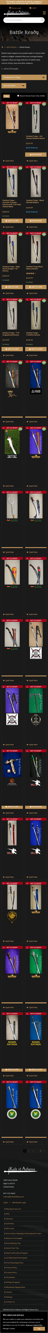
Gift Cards (10, 1228)
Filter (6, 96)
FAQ (7, 1214)
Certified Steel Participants (16, 1258)
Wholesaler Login (19, 1202)
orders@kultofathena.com (13, 1196)
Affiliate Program (13, 1282)
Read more (37, 154)
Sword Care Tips (12, 1248)
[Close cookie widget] (39, 1329)
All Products (12, 47)
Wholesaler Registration (15, 1287)
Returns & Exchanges (14, 1238)
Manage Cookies (9, 1328)
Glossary (9, 1219)
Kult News (10, 1223)
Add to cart (13, 221)
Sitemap (9, 1297)
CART (34, 8)
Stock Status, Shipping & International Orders (24, 1233)
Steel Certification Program (17, 1253)
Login (5, 1202)
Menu (45, 13)
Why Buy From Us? (13, 1209)
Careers (9, 1292)
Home (2, 46)
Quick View (9, 161)
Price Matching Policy (14, 1263)
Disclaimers (10, 1277)
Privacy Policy (11, 1267)
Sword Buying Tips (13, 1243)
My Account (16, 8)
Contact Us (10, 1302)
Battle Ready (12, 103)
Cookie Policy (11, 1272)
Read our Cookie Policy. (34, 1325)
